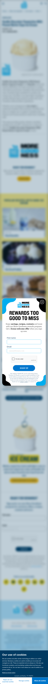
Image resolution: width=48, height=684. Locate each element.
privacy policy (24, 381)
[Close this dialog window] (42, 302)
